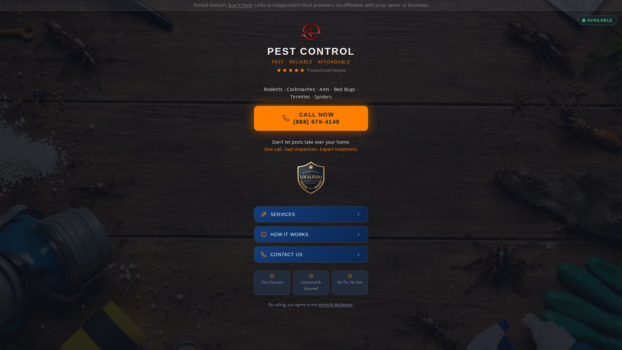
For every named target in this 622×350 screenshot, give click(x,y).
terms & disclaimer (335, 304)
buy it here (240, 5)
